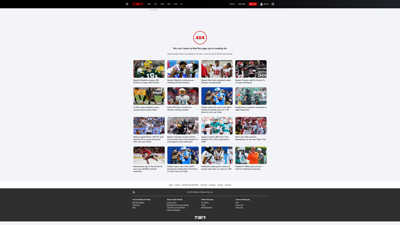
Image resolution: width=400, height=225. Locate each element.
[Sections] (127, 4)
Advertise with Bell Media (190, 185)
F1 (182, 4)
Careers (177, 185)
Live (254, 4)
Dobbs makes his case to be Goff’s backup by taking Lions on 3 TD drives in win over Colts (216, 109)
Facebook (203, 185)
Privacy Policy (171, 202)
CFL (155, 4)
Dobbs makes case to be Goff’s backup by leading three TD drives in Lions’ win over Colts (182, 169)
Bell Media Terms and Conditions (178, 205)
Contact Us (136, 205)
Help (134, 207)
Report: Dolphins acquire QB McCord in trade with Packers (146, 81)
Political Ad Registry (173, 210)
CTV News (204, 202)
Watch (232, 4)
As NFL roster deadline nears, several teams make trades (146, 108)
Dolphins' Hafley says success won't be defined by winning (248, 167)
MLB (162, 4)
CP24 (203, 205)
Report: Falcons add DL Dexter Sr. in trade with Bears (250, 81)
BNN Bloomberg (206, 207)
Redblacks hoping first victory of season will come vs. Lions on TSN (216, 167)
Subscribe (241, 4)
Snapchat (228, 185)
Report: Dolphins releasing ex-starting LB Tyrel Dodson (180, 81)
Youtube (220, 185)
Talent (171, 185)
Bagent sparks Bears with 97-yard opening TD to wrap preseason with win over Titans (148, 139)
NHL (149, 4)
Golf (175, 4)
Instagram (212, 185)
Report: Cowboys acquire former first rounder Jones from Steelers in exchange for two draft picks (182, 139)
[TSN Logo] (137, 4)
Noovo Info (239, 205)
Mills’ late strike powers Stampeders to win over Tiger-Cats (250, 138)
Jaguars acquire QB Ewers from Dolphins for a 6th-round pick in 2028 (215, 139)
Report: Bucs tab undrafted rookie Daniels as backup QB (216, 81)
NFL (169, 4)
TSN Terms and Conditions (176, 207)
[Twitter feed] (133, 192)
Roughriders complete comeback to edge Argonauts (250, 108)
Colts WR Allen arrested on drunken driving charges (179, 108)
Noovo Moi (239, 207)
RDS (237, 202)
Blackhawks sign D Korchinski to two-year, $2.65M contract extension (147, 169)
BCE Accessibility (138, 202)
